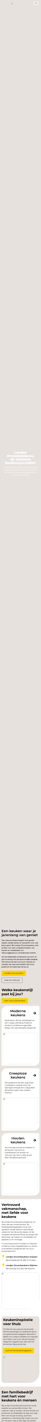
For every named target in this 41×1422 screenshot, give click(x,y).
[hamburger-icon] (36, 3)
